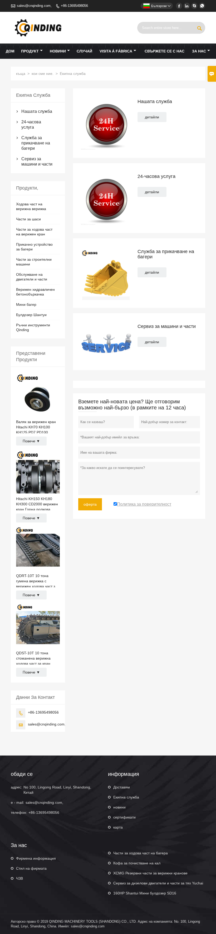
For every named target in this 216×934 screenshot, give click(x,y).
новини (58, 51)
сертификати (124, 817)
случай (84, 51)
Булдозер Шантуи (31, 315)
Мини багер (26, 304)
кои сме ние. (42, 73)
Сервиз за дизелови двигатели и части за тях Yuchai (158, 883)
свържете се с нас (164, 51)
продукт (30, 51)
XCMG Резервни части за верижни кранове (150, 873)
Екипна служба (126, 797)
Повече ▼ (31, 441)
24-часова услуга (31, 124)
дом (10, 51)
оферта (90, 504)
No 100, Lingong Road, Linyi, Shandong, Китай (57, 790)
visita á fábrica (116, 51)
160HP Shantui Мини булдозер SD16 (144, 893)
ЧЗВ (19, 878)
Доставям (121, 787)
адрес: (16, 787)
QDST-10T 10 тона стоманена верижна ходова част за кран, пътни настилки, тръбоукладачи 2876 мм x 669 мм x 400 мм (37, 658)
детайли (152, 117)
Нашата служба (36, 111)
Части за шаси (28, 219)
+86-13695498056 (74, 6)
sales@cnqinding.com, (34, 6)
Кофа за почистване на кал (136, 863)
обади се (22, 774)
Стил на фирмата (31, 868)
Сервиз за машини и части (36, 161)
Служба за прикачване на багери (35, 143)
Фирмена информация (36, 858)
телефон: (19, 812)
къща (20, 73)
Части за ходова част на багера (140, 853)
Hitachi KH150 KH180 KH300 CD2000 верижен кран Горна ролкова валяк (37, 504)
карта (118, 827)
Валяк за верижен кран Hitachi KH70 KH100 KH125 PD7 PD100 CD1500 (36, 427)
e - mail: (17, 802)
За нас (199, 51)
